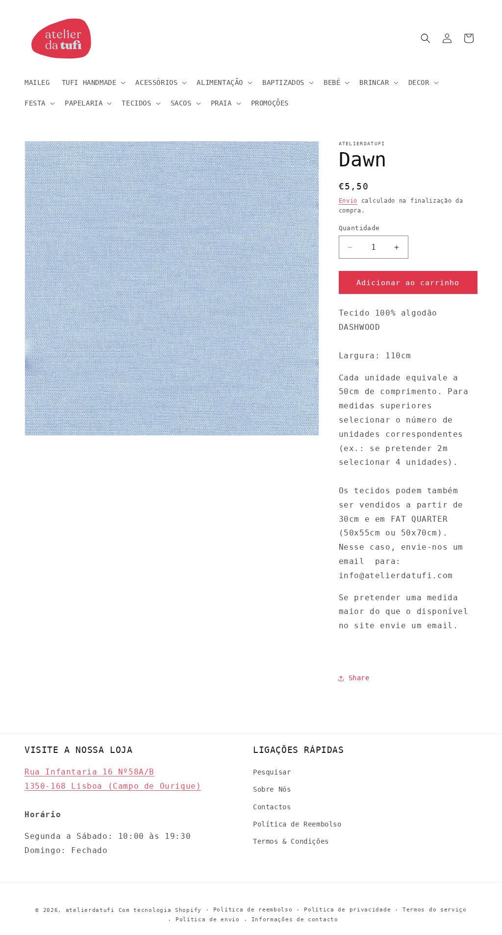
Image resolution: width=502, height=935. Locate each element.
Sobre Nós (272, 789)
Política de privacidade (347, 910)
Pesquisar (272, 772)
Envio (348, 200)
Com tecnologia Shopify (160, 910)
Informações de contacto (294, 919)
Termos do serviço (434, 910)
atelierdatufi (90, 910)
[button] (93, 82)
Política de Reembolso (297, 824)
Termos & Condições (291, 841)
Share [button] (359, 678)
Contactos (272, 807)
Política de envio (208, 919)
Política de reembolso (253, 910)
